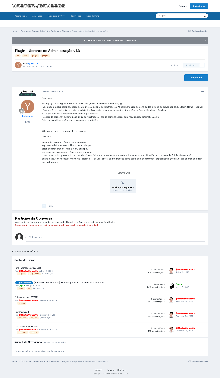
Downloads (76, 16)
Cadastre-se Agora (75, 222)
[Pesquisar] (204, 15)
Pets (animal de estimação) (28, 268)
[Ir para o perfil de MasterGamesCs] (171, 271)
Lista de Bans (93, 16)
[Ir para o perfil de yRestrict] (18, 65)
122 (28, 122)
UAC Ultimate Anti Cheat (26, 326)
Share (175, 65)
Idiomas (99, 370)
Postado (54, 91)
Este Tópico (192, 16)
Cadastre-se (199, 6)
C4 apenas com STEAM (26, 297)
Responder (196, 77)
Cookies (121, 370)
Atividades (37, 16)
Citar (51, 206)
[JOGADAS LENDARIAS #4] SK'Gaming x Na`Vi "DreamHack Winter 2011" (69, 282)
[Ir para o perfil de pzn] (171, 286)
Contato (110, 370)
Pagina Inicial (21, 16)
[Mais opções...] (203, 91)
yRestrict (27, 91)
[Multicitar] (44, 206)
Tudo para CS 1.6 (56, 16)
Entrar (182, 6)
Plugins (48, 66)
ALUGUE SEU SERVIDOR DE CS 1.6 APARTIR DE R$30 (110, 40)
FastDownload (22, 312)
